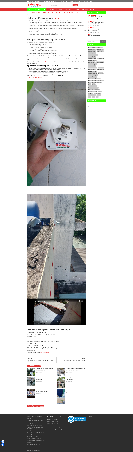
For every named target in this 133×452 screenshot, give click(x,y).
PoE (96, 91)
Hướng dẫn (95, 75)
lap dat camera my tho (93, 87)
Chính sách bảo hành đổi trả (54, 425)
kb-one (93, 84)
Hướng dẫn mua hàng (53, 419)
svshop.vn (90, 93)
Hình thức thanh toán (53, 423)
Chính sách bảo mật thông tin (54, 427)
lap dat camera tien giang (94, 89)
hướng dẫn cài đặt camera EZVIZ (95, 80)
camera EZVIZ (100, 51)
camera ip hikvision (92, 60)
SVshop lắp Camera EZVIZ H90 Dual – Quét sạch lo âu (75, 378)
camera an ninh (100, 49)
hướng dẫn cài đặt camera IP (94, 82)
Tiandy (99, 95)
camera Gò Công (92, 56)
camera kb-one (91, 62)
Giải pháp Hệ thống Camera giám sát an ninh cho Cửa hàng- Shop (75, 369)
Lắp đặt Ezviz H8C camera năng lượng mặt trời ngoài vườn (45, 369)
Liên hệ (92, 9)
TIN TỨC (77, 9)
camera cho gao (92, 51)
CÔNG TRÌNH (85, 9)
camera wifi (100, 73)
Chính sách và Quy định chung (55, 429)
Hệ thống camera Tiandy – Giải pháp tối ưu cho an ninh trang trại (45, 391)
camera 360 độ (91, 49)
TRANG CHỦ (51, 9)
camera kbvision (100, 62)
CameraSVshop (44, 352)
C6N (89, 47)
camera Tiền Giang (92, 71)
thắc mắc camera (92, 95)
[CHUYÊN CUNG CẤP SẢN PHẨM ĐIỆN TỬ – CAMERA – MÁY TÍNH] (34, 5)
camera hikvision (92, 58)
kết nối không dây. (92, 86)
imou (89, 84)
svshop (99, 91)
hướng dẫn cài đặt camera (94, 78)
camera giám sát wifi (92, 54)
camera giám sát (92, 53)
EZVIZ (56, 18)
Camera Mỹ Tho (92, 65)
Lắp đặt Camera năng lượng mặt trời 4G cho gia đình (45, 378)
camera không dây (92, 64)
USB (93, 97)
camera (93, 47)
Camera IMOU (100, 58)
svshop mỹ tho (97, 93)
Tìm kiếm (75, 5)
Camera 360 (99, 47)
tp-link (89, 97)
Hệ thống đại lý (69, 9)
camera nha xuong (92, 67)
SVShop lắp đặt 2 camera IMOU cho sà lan (76, 390)
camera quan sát (92, 69)
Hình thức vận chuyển (53, 421)
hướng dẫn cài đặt (92, 76)
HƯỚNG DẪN (59, 9)
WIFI (97, 97)
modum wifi (90, 91)
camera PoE (101, 67)
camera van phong (92, 73)
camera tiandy (100, 69)
